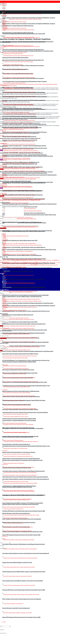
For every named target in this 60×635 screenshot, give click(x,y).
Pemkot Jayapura (12, 265)
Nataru (52, 262)
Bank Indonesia (29, 260)
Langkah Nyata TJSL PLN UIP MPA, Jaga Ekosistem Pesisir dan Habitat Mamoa (23, 247)
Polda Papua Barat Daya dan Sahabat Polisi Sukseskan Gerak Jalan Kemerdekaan (25, 477)
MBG (46, 262)
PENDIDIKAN (4, 12)
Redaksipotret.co (8, 88)
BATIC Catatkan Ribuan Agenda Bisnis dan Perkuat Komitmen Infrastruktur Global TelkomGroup (29, 249)
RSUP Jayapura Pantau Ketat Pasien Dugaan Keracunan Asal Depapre (21, 599)
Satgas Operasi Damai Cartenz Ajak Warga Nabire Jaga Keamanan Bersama (23, 279)
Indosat (58, 260)
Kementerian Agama (31, 262)
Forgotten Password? (4, 328)
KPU (44, 262)
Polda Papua (46, 265)
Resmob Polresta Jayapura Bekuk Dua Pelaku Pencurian (17, 25)
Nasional (4, 243)
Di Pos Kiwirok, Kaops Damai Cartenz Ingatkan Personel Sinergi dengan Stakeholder (25, 342)
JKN (15, 262)
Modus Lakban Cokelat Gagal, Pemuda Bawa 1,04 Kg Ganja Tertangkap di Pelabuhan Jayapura (28, 305)
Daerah (4, 36)
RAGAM (4, 253)
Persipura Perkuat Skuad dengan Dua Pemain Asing (16, 468)
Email (1, 221)
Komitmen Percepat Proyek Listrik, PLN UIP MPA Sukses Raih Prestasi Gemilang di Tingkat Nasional (29, 175)
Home (1, 36)
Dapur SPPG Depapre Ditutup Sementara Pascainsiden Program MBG (21, 535)
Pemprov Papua (17, 265)
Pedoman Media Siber (6, 287)
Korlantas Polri (40, 262)
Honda (55, 260)
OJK (54, 262)
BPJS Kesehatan (41, 260)
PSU (57, 265)
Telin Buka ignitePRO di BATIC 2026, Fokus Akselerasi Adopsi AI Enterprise (22, 195)
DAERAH (3, 10)
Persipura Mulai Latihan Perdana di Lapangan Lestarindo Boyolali (20, 504)
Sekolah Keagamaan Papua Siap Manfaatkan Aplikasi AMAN (19, 418)
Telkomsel (18, 267)
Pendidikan (4, 247)
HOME (3, 1)
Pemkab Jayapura (5, 265)
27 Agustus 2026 (3, 157)
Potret (6, 279)
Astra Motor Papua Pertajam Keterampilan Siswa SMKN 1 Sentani (20, 354)
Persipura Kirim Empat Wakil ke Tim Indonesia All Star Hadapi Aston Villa (22, 531)
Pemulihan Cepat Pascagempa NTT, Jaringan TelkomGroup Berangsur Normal (24, 145)
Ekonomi (4, 236)
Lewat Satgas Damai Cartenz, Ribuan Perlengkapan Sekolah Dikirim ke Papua (23, 400)
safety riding (2, 267)
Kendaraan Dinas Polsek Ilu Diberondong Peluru (15, 57)
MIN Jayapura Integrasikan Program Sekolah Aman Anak (18, 428)
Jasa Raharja (4, 262)
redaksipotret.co (6, 271)
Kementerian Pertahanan (7, 129)
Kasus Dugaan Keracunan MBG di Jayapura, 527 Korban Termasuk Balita (22, 581)
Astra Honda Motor (8, 260)
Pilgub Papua (28, 265)
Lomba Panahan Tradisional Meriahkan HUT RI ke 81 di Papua (19, 420)
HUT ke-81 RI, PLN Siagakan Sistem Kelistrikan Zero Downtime (19, 136)
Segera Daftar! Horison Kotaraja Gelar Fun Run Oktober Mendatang (21, 458)
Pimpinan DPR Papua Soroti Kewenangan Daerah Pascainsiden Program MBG (23, 511)
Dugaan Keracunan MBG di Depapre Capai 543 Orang (17, 562)
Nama (1, 218)
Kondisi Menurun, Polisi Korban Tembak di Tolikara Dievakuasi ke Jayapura (23, 65)
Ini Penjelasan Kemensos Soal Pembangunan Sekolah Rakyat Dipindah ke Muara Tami (26, 446)
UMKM (24, 267)
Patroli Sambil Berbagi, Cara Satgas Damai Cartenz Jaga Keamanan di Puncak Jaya (26, 360)
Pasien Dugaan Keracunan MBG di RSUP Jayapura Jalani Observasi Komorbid (23, 571)
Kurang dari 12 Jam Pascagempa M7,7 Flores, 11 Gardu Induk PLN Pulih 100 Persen (24, 155)
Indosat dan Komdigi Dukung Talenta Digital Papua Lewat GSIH (19, 322)
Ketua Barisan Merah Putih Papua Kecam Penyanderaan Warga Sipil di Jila (23, 60)
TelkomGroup (13, 267)
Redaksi (4, 286)
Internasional (5, 239)
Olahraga (4, 244)
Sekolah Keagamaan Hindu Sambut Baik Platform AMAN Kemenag (20, 391)
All (5, 276)
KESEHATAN (4, 16)
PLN (35, 264)
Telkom (8, 267)
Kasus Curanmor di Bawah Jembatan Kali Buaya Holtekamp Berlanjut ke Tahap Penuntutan (27, 303)
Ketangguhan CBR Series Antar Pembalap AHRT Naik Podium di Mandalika (22, 495)
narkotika (49, 262)
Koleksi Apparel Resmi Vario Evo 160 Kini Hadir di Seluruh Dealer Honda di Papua (24, 259)
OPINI (3, 246)
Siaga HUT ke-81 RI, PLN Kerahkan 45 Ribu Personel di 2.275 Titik (19, 164)
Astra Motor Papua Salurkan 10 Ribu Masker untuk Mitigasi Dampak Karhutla (23, 544)
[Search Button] (10, 626)
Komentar (2, 216)
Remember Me (4, 323)
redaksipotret (10, 45)
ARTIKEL (4, 233)
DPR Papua (49, 260)
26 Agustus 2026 (3, 175)
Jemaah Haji (12, 262)
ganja (52, 260)
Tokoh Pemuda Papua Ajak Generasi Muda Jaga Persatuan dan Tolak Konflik (23, 42)
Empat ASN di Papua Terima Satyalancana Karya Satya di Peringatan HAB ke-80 (20, 200)
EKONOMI (3, 8)
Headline (2, 169)
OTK (56, 262)
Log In (1, 340)
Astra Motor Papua (18, 260)
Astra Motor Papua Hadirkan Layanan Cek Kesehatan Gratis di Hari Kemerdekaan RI (25, 479)
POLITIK (3, 18)
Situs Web (2, 223)
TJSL (22, 267)
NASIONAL (4, 5)
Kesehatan (4, 240)
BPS (46, 260)
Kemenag (25, 262)
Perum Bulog (23, 265)
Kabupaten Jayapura (19, 262)
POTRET (3, 3)
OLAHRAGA (4, 14)
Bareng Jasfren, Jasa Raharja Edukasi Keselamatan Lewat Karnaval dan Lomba (24, 148)
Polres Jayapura (53, 265)
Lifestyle (4, 242)
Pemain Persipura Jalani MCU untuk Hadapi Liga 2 (16, 513)
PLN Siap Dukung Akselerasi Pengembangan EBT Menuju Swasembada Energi (23, 231)
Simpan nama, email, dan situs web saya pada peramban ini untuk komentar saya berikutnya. (19, 226)
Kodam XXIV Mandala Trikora (18, 129)
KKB (36, 262)
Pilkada (32, 265)
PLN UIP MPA (41, 265)
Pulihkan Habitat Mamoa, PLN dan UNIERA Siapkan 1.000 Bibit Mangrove (21, 222)
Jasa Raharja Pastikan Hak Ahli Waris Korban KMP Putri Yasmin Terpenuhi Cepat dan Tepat (27, 182)
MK (47, 262)
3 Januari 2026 (3, 46)
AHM (3, 260)
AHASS (1, 260)
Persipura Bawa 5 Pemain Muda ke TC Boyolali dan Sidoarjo (18, 522)
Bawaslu (35, 260)
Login (3, 24)
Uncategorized (5, 254)
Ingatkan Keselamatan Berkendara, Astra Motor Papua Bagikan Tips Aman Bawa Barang (27, 268)
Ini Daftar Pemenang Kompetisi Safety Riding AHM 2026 (17, 437)
